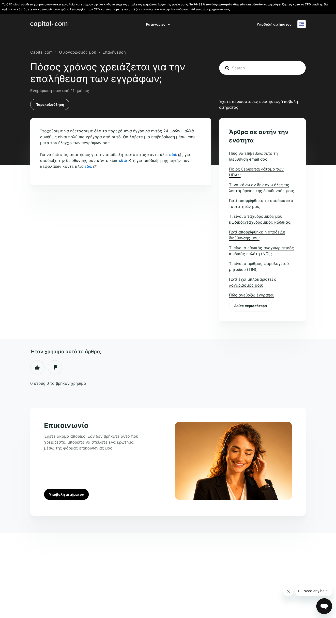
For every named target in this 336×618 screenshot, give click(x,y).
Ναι (37, 367)
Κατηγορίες (156, 24)
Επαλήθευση (114, 52)
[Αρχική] (48, 24)
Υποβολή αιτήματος (274, 24)
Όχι (55, 367)
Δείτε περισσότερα (250, 306)
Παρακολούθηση (49, 104)
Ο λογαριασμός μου (77, 52)
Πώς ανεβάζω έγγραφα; (251, 295)
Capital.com (41, 52)
